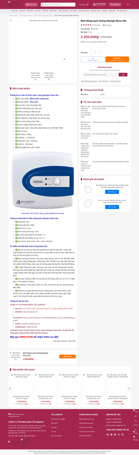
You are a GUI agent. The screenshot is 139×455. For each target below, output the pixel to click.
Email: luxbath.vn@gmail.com (116, 425)
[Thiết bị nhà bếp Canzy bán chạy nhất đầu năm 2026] (86, 125)
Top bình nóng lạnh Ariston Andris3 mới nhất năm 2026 (110, 161)
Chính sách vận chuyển (87, 431)
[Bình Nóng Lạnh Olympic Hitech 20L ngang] (21, 384)
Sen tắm (38, 10)
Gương (104, 10)
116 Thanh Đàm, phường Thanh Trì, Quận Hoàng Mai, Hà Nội (47, 309)
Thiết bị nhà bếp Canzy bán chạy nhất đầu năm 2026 (110, 122)
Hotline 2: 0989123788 (113, 422)
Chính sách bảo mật (85, 427)
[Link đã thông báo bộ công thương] (14, 443)
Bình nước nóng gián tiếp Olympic (66, 15)
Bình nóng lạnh (84, 10)
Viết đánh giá (112, 192)
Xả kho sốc (123, 10)
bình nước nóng (115, 81)
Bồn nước (53, 10)
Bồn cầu (15, 10)
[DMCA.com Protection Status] (26, 443)
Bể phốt (45, 10)
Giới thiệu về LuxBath (58, 419)
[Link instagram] (118, 434)
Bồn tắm (22, 10)
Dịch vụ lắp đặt (56, 436)
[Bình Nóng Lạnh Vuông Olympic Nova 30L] (36, 76)
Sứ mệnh (54, 427)
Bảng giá (112, 10)
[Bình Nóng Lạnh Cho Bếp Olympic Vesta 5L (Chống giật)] (117, 384)
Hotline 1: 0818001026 (113, 419)
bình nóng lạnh (103, 81)
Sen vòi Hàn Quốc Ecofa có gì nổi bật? (105, 134)
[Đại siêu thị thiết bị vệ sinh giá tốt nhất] (15, 4)
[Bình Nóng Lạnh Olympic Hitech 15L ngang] (69, 384)
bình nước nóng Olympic (89, 81)
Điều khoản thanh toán (86, 419)
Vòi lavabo (73, 10)
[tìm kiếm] (42, 5)
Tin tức (53, 431)
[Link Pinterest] (122, 434)
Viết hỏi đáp (112, 207)
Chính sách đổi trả (85, 436)
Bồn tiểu (30, 10)
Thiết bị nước (13, 15)
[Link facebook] (107, 434)
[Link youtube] (111, 434)
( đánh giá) (96, 25)
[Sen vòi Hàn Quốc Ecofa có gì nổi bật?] (86, 136)
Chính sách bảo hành (86, 423)
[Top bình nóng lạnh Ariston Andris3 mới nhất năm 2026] (86, 165)
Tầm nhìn (54, 423)
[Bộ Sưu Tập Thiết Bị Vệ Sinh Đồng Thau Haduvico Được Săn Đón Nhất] (86, 111)
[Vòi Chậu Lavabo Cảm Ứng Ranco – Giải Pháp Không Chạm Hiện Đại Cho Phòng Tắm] (86, 150)
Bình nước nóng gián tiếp (43, 15)
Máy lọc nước (95, 10)
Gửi (123, 75)
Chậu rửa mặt (63, 10)
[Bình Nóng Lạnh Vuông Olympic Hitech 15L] (93, 384)
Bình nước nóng (26, 15)
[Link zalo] (115, 434)
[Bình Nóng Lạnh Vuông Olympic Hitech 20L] (45, 384)
